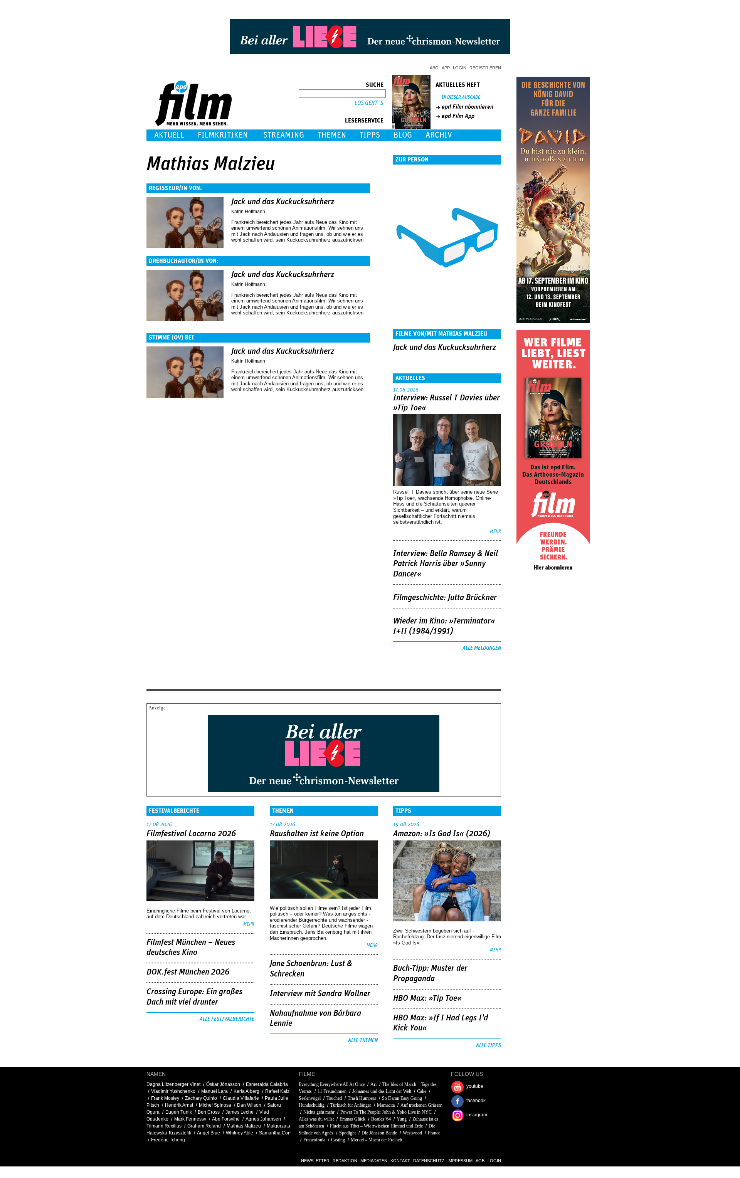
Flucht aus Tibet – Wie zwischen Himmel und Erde (376, 1126)
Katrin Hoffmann (248, 211)
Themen (332, 135)
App (446, 68)
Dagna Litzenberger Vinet (173, 1084)
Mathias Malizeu (244, 1126)
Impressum (460, 1160)
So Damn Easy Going (402, 1098)
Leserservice (364, 121)
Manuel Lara (214, 1091)
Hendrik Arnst (179, 1105)
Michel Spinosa (215, 1105)
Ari (373, 1084)
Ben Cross (209, 1112)
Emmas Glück (352, 1119)
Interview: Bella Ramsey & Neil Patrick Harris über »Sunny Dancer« (445, 564)
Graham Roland (204, 1126)
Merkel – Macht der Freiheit (376, 1140)
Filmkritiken (223, 135)
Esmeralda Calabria (267, 1084)
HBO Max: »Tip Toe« (427, 998)
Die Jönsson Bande (379, 1133)
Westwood (412, 1133)
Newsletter (315, 1160)
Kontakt (400, 1160)
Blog (403, 135)
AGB (480, 1160)
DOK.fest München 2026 (187, 972)
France (434, 1133)
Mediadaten (373, 1160)
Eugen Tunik (178, 1112)
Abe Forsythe (226, 1119)
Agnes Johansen (263, 1119)
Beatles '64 (381, 1119)
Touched (334, 1098)
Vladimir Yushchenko (173, 1091)
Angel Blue (208, 1133)
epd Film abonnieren (467, 107)
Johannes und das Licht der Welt (381, 1091)
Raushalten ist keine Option (317, 834)
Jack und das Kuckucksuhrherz (282, 202)
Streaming (283, 135)
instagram (476, 1115)
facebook (476, 1100)
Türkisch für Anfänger (350, 1105)
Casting (338, 1140)
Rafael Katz (277, 1091)
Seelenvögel (310, 1098)
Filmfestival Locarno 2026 (191, 834)
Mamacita (386, 1105)
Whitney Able (239, 1133)
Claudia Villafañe (241, 1098)
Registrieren (485, 68)
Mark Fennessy (190, 1119)
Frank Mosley (165, 1098)
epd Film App (458, 116)
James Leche (239, 1112)
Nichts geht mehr (319, 1112)
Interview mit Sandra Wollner (320, 994)
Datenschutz (428, 1160)
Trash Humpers (362, 1098)
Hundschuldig (312, 1105)
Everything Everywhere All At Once (332, 1084)
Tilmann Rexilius (164, 1126)
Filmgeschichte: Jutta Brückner (445, 597)
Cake (421, 1091)
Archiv (439, 135)
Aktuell (169, 135)
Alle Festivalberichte (227, 1019)
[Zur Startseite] (194, 124)
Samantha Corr (275, 1133)
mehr (495, 531)
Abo (434, 68)
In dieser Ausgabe (461, 97)
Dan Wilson (249, 1105)
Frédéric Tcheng (168, 1140)
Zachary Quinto (201, 1098)
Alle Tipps (488, 1045)
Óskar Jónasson (223, 1084)
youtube (474, 1086)
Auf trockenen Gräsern (421, 1105)
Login (459, 68)
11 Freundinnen (332, 1091)
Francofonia (314, 1140)
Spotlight (347, 1133)
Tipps (370, 135)
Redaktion (345, 1160)
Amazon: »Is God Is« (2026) (441, 834)
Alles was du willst (316, 1119)
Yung (402, 1119)
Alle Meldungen (481, 648)
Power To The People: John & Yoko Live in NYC (386, 1112)
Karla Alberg (246, 1091)
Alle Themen (363, 1040)
